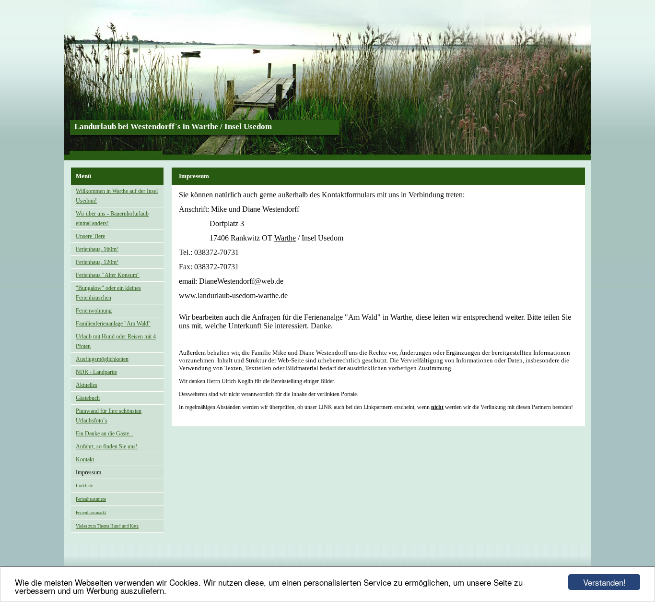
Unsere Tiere (90, 236)
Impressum (88, 472)
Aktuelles (86, 385)
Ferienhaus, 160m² (97, 249)
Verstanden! (604, 582)
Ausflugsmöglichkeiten (102, 359)
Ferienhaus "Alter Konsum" (108, 275)
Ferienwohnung (94, 310)
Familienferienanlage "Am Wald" (113, 323)
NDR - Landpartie (96, 372)
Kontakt (85, 459)
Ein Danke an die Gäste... (104, 433)
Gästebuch (88, 398)
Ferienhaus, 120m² (97, 262)
